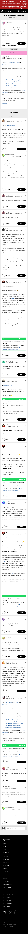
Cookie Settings (12, 924)
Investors (5, 868)
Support (5, 878)
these (12, 298)
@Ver (5, 74)
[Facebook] (14, 911)
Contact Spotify (7, 887)
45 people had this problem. (9, 45)
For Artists (6, 859)
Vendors (5, 871)
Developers (6, 862)
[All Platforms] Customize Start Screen (14, 84)
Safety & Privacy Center (11, 922)
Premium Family (7, 900)
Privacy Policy (5, 924)
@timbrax (4, 64)
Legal (4, 922)
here (12, 573)
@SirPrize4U (16, 62)
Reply (21, 43)
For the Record (7, 852)
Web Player (6, 881)
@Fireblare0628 (7, 385)
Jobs (4, 849)
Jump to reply (5, 103)
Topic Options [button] (13, 49)
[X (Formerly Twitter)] (9, 911)
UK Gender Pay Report (7, 931)
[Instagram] (5, 911)
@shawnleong (11, 125)
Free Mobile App (7, 884)
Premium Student (7, 903)
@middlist (6, 538)
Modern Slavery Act (6, 928)
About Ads (5, 926)
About (5, 846)
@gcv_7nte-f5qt (8, 62)
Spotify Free (6, 906)
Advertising (6, 865)
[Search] (19, 11)
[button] (25, 23)
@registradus (7, 451)
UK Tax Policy (14, 928)
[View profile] (3, 23)
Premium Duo (6, 897)
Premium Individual (8, 894)
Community (8, 11)
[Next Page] (18, 116)
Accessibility (11, 926)
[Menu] (25, 11)
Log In (22, 11)
